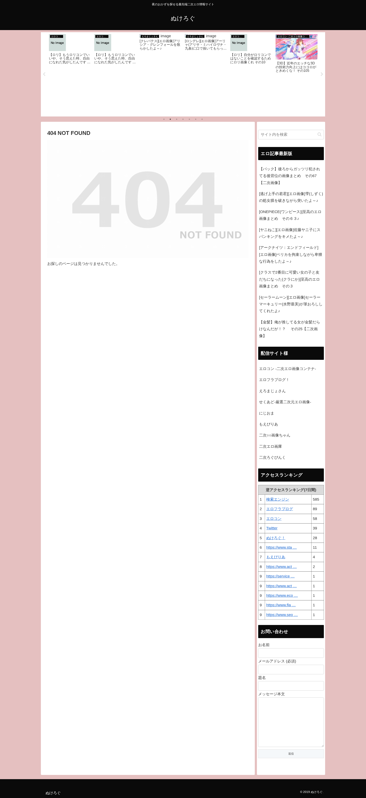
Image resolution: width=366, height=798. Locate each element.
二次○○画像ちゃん (274, 435)
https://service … (280, 576)
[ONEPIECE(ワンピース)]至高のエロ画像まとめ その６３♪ (290, 215)
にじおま (266, 413)
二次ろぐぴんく (272, 457)
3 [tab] (177, 119)
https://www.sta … (281, 547)
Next (322, 74)
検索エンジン (277, 499)
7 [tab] (202, 119)
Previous (44, 74)
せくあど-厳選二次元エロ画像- (285, 402)
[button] (319, 134)
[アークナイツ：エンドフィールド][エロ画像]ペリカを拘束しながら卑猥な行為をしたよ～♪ (290, 254)
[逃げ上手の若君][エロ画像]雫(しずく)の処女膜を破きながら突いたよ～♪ (291, 197)
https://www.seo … (282, 615)
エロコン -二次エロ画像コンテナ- (287, 369)
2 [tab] (170, 119)
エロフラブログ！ (274, 380)
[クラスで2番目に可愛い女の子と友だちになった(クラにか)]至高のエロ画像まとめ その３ (289, 279)
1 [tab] (164, 119)
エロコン (273, 519)
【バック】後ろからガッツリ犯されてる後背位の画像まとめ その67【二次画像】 (289, 176)
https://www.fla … (281, 605)
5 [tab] (189, 119)
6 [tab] (196, 119)
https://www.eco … (282, 595)
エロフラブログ (279, 509)
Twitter (271, 528)
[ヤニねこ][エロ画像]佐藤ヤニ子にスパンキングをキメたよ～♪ (289, 233)
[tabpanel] (70, 73)
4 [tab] (183, 119)
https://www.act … (281, 567)
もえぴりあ (268, 424)
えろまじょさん (272, 391)
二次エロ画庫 (270, 446)
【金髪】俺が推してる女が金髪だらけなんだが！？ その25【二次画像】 (289, 329)
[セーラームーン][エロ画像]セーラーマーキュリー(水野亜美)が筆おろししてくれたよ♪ (291, 304)
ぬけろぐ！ (275, 538)
